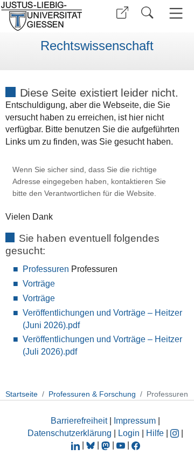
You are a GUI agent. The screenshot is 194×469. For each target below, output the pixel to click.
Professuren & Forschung (92, 394)
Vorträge (39, 283)
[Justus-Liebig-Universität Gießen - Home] (44, 16)
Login (130, 433)
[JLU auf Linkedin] (76, 445)
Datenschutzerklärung (69, 433)
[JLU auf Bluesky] (91, 445)
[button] (122, 12)
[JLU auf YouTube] (120, 445)
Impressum (135, 420)
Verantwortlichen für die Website (99, 193)
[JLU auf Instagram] (175, 433)
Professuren (46, 269)
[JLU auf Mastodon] (106, 445)
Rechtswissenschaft (97, 46)
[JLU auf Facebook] (135, 445)
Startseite (21, 394)
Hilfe (155, 433)
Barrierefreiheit (79, 420)
